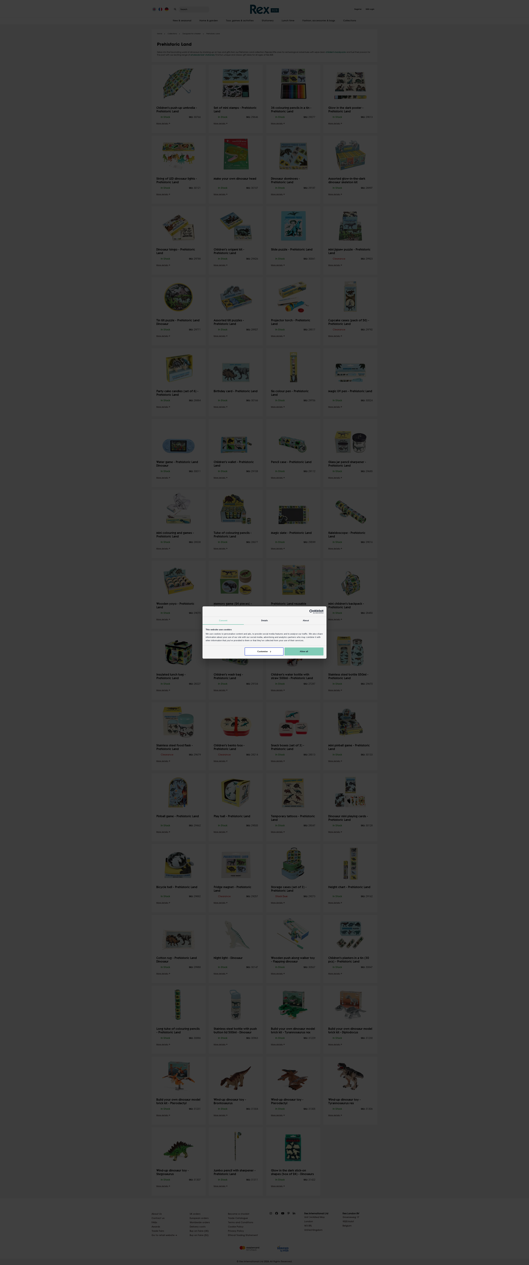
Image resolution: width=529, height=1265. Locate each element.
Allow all (304, 651)
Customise (262, 651)
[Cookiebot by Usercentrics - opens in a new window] (311, 612)
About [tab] (306, 620)
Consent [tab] (223, 620)
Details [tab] (264, 620)
